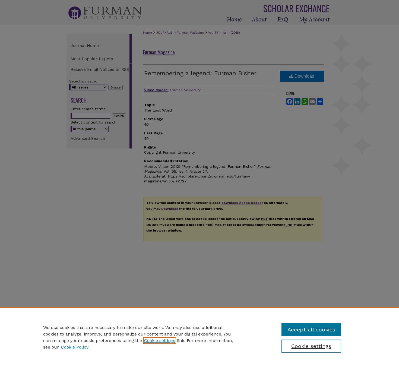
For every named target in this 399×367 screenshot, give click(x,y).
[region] (199, 337)
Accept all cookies (311, 329)
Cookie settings (159, 340)
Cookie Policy (74, 347)
